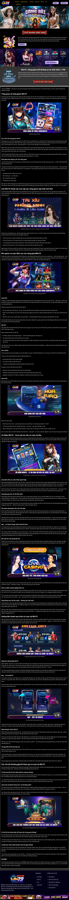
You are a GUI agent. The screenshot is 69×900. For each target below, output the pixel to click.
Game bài (32, 1)
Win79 (24, 862)
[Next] (66, 17)
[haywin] (52, 897)
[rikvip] (17, 897)
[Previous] (3, 17)
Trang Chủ (17, 1)
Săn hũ (42, 1)
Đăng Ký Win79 (24, 1)
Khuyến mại (18, 4)
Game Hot (37, 1)
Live (46, 1)
